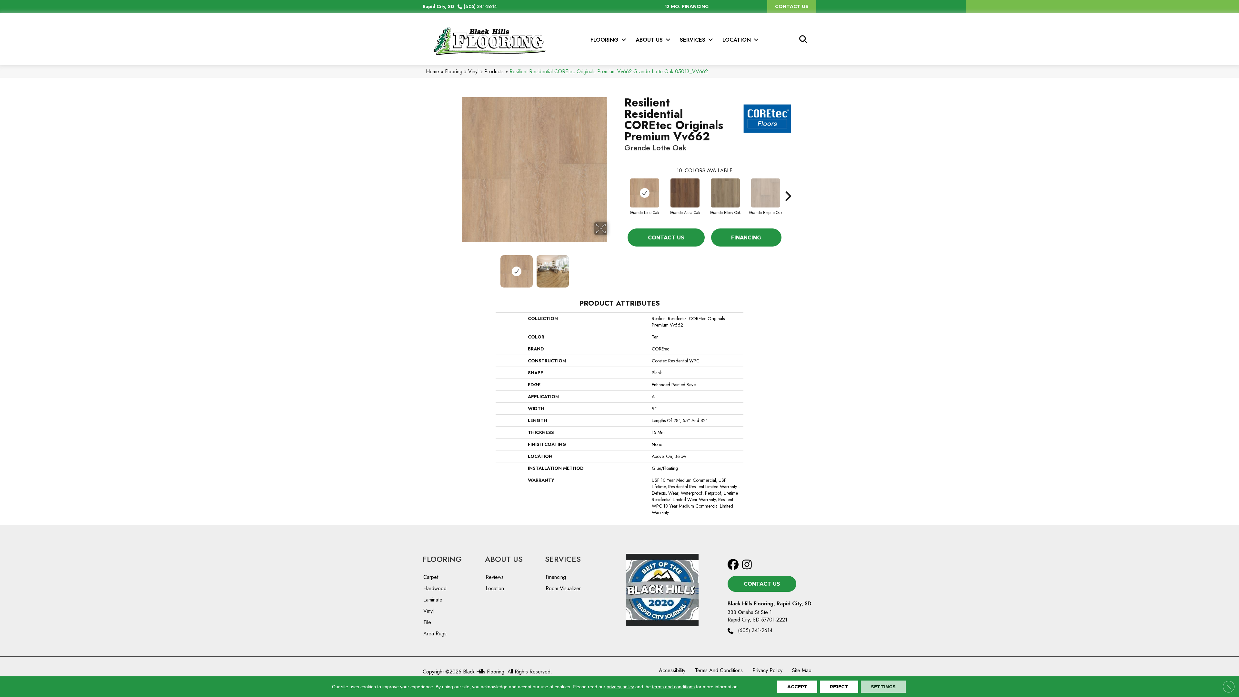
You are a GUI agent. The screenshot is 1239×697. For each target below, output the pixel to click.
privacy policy (620, 686)
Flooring (453, 71)
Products (494, 71)
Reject (839, 687)
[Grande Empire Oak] (766, 193)
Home (432, 71)
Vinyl (473, 71)
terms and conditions (673, 686)
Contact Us (666, 238)
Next (611, 268)
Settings (883, 687)
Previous (457, 268)
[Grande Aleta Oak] (685, 193)
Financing (746, 238)
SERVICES (563, 559)
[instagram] (749, 565)
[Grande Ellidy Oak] (725, 193)
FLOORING (442, 559)
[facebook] (734, 565)
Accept (797, 687)
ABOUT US (504, 559)
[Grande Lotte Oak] (645, 193)
